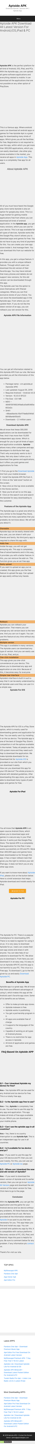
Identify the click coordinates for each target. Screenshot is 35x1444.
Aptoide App (21, 157)
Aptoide (3, 1220)
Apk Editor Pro (9, 1280)
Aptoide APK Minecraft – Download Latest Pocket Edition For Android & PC (16, 1372)
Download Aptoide (26, 471)
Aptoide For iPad (18, 891)
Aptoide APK (18, 5)
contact (30, 1243)
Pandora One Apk (11, 1274)
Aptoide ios (18, 1164)
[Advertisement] (17, 49)
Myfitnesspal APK (11, 1271)
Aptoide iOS (21, 759)
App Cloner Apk (10, 1277)
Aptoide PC (5, 1164)
